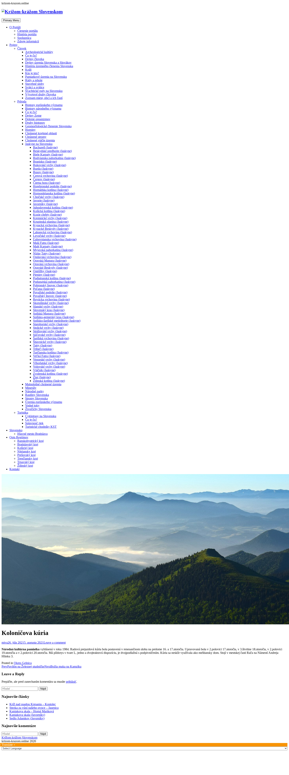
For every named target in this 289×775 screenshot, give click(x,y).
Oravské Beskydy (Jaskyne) (50, 267)
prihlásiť (71, 681)
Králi (28, 69)
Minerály (30, 387)
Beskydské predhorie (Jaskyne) (52, 151)
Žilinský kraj (25, 465)
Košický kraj (25, 448)
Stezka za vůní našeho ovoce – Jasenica (34, 707)
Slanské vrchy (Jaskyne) (48, 306)
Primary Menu (11, 20)
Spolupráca (24, 37)
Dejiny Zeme (33, 115)
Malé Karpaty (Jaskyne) (48, 246)
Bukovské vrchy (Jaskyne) (49, 165)
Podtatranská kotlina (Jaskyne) (52, 278)
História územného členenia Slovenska (49, 66)
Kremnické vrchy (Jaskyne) (50, 218)
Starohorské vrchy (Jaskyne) (50, 324)
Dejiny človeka (34, 59)
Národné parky (34, 391)
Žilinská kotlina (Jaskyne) (49, 380)
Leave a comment (55, 642)
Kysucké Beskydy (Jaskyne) (50, 228)
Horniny (30, 129)
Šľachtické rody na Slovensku (44, 91)
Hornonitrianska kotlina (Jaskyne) (54, 193)
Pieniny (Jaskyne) (44, 274)
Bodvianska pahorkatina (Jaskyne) (54, 158)
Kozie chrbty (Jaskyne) (47, 214)
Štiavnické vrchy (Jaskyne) (49, 342)
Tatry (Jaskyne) (42, 345)
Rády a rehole (33, 80)
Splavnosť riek (34, 423)
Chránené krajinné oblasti (41, 133)
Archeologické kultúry (39, 52)
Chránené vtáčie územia (40, 140)
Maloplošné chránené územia (43, 384)
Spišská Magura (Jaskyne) (49, 313)
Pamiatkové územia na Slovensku (46, 76)
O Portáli (15, 27)
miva (5, 642)
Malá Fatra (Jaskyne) (46, 243)
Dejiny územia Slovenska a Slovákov (48, 62)
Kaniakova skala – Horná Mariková (31, 711)
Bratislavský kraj (27, 444)
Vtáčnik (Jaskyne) (44, 370)
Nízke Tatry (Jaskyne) (46, 253)
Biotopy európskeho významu (44, 105)
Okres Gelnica (23, 663)
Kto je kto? (32, 73)
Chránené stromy (35, 136)
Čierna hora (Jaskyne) (46, 182)
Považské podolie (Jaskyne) (50, 292)
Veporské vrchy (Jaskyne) (49, 359)
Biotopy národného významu (43, 108)
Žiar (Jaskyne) (42, 377)
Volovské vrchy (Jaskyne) (49, 366)
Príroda (21, 101)
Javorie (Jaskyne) (43, 200)
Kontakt (14, 469)
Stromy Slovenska (36, 398)
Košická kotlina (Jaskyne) (49, 211)
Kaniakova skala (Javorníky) (27, 714)
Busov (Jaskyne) (43, 172)
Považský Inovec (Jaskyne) (50, 296)
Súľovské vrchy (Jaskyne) (49, 334)
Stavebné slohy (34, 83)
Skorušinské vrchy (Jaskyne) (51, 303)
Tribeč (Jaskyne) (43, 349)
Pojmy (13, 45)
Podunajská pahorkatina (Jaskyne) (54, 281)
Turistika (22, 412)
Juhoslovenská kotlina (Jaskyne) (53, 207)
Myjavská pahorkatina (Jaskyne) (53, 250)
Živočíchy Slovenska (38, 409)
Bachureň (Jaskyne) (45, 147)
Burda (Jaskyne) (43, 168)
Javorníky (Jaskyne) (45, 204)
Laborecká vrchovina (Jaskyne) (52, 232)
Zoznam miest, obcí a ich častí (44, 98)
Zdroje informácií (28, 41)
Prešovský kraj (26, 455)
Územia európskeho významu (43, 402)
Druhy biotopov (35, 122)
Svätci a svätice (34, 87)
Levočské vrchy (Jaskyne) (49, 235)
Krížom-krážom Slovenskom (19, 737)
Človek (21, 48)
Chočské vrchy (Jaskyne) (48, 197)
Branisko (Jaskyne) (45, 161)
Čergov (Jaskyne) (44, 179)
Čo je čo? (31, 55)
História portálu (27, 34)
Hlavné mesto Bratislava (32, 433)
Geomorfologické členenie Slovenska (48, 126)
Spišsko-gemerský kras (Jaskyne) (53, 317)
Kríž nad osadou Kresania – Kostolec (32, 704)
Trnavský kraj (25, 462)
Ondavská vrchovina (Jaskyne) (52, 257)
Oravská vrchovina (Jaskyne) (51, 264)
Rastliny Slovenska (37, 395)
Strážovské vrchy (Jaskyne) (50, 331)
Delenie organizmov (37, 119)
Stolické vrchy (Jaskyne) (48, 327)
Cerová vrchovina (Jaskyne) (50, 175)
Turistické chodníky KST (41, 426)
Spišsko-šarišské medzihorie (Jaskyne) (56, 320)
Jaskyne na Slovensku (38, 144)
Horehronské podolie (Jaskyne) (52, 186)
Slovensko (15, 430)
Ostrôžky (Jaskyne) (45, 271)
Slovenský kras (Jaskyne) (48, 310)
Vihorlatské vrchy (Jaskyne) (50, 363)
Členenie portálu (27, 30)
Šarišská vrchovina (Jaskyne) (51, 338)
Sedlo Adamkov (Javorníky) (26, 718)
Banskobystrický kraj (30, 440)
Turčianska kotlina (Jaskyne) (50, 352)
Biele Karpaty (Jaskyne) (48, 154)
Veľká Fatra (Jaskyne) (46, 356)
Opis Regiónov (18, 437)
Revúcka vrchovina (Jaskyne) (51, 299)
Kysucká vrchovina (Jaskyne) (51, 225)
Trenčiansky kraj (27, 458)
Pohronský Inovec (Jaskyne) (50, 285)
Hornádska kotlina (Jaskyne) (50, 189)
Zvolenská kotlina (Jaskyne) (50, 373)
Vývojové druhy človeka (40, 94)
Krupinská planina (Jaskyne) (50, 221)
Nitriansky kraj (26, 451)
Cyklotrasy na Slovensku (40, 416)
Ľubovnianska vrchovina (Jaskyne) (54, 239)
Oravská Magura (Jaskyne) (49, 260)
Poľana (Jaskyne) (44, 288)
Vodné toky (32, 405)
